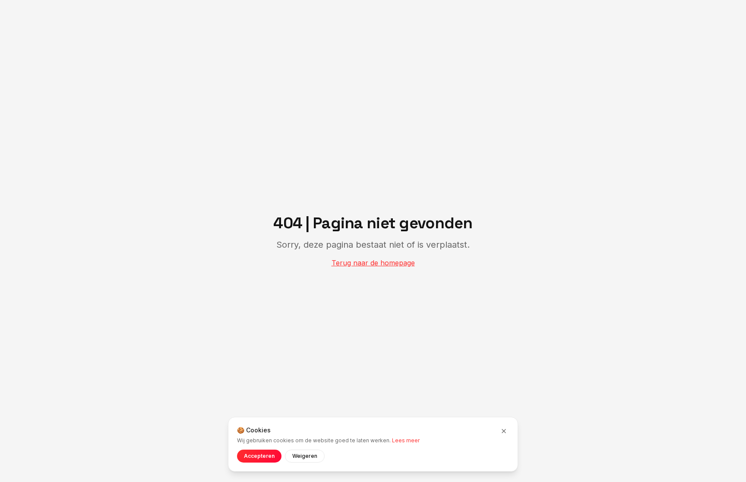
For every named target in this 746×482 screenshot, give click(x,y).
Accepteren (259, 456)
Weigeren (304, 456)
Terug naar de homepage (373, 262)
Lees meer (406, 440)
